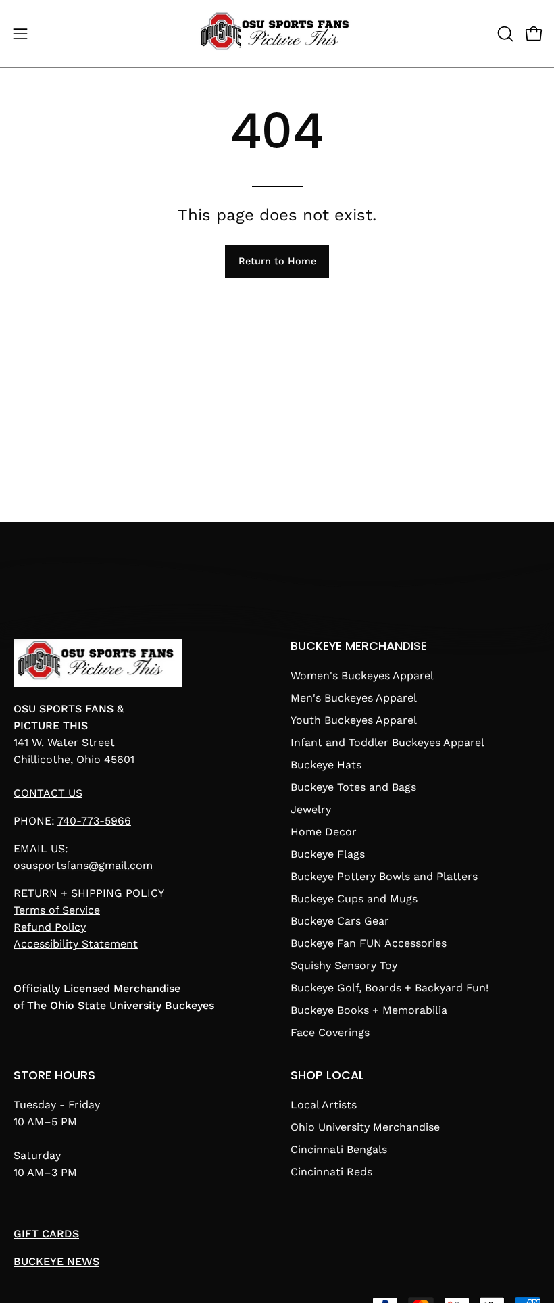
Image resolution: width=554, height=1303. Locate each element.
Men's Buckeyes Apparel (354, 697)
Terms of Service (57, 910)
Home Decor (324, 831)
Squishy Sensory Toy (344, 965)
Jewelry (311, 809)
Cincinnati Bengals (339, 1149)
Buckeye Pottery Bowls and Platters (384, 876)
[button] (504, 33)
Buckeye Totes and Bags (353, 787)
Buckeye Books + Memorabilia (369, 1010)
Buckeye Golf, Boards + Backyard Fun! (389, 987)
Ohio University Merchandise (365, 1127)
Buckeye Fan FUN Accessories (369, 943)
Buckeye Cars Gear (340, 920)
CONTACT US (48, 793)
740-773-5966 (94, 820)
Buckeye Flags (328, 853)
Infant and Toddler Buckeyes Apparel (387, 742)
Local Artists (324, 1104)
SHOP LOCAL (327, 1075)
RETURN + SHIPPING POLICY (89, 893)
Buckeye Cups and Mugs (354, 898)
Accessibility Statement (76, 943)
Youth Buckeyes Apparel (354, 720)
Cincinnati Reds (331, 1171)
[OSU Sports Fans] (277, 33)
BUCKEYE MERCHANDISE (359, 646)
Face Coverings (330, 1032)
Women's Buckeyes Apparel (362, 675)
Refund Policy (50, 926)
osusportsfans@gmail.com (83, 865)
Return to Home (277, 260)
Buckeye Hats (326, 764)
